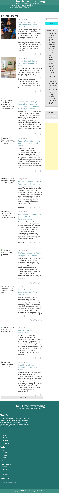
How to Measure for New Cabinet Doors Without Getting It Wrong (52, 56)
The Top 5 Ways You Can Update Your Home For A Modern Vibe (27, 292)
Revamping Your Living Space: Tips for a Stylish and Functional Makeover (29, 216)
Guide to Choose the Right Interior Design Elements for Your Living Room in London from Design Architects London (29, 105)
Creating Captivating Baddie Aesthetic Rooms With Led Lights (29, 143)
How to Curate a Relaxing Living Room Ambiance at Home (27, 63)
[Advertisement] (51, 146)
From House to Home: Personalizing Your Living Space (27, 367)
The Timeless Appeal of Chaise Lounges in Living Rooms (29, 254)
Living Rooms (22, 19)
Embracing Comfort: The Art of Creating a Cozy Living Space (29, 182)
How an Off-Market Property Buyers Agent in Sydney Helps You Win (52, 71)
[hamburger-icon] (57, 6)
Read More (21, 54)
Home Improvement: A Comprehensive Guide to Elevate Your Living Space (28, 24)
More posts (22, 397)
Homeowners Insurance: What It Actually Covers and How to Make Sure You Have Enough (53, 41)
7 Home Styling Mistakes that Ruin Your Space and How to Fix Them (52, 98)
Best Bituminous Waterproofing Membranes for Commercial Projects (53, 85)
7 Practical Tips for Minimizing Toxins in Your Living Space (29, 331)
